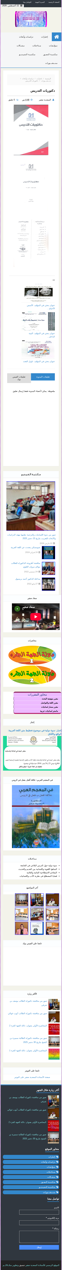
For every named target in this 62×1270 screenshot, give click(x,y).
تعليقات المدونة (43, 377)
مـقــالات (20, 45)
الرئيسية (48, 79)
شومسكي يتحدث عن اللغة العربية (25, 547)
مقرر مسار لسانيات (49, 707)
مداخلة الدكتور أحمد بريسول (27, 579)
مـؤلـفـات (53, 45)
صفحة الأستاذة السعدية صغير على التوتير (32, 1077)
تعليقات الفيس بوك (19, 378)
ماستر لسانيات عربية (49, 711)
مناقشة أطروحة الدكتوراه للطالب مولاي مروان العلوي (25, 565)
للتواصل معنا (27, 2)
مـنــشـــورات (51, 63)
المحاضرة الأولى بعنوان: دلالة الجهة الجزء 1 (28, 1050)
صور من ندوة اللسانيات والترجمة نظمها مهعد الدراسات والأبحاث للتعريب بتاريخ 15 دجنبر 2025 (31, 537)
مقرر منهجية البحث (50, 699)
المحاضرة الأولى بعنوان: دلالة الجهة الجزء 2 (28, 1025)
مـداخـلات (36, 45)
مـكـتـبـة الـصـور (50, 54)
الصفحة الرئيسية (53, 2)
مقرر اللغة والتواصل (49, 703)
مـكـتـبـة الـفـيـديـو (27, 54)
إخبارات (44, 37)
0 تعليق (11, 100)
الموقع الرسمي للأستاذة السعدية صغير (42, 1265)
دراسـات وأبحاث (26, 37)
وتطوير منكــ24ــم (11, 1265)
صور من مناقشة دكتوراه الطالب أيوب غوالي (27, 1013)
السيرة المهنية (40, 2)
